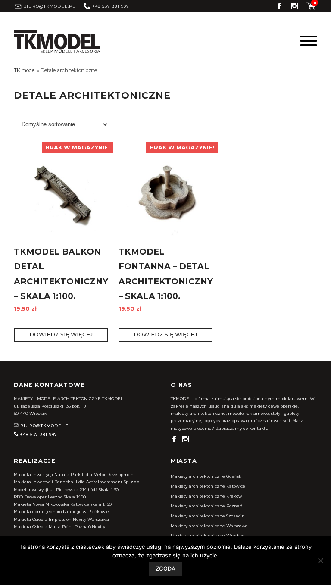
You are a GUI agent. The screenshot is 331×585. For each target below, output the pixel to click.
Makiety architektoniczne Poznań (206, 506)
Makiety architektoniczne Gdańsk (206, 476)
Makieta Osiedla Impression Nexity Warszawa (61, 519)
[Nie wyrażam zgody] (320, 560)
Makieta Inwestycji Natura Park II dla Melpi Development (74, 474)
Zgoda (165, 569)
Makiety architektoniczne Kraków (206, 496)
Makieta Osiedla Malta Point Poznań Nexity (59, 526)
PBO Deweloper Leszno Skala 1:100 (50, 497)
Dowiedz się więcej (61, 334)
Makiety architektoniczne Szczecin (208, 515)
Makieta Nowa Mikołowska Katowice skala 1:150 (63, 504)
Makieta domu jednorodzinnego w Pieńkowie (61, 511)
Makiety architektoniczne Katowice (208, 486)
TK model (25, 70)
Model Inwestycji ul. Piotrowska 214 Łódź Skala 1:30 (66, 489)
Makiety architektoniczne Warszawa (209, 525)
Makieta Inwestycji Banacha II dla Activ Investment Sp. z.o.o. (77, 481)
